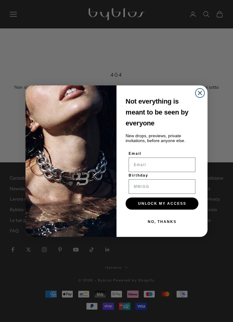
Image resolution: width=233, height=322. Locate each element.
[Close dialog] (199, 93)
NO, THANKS (162, 222)
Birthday (138, 175)
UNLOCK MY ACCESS (162, 203)
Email (135, 153)
